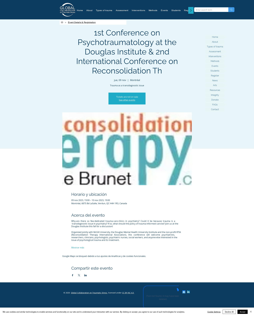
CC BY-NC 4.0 (128, 292)
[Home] (62, 22)
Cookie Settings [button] (214, 311)
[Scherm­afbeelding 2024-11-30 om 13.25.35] (183, 291)
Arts (215, 85)
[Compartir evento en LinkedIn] (85, 275)
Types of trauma (215, 46)
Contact (215, 109)
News (215, 80)
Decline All (229, 311)
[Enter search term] (231, 9)
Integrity (215, 95)
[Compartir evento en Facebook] (72, 275)
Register (215, 75)
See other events (127, 100)
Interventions (215, 56)
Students (214, 71)
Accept (242, 311)
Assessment (215, 51)
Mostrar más (77, 247)
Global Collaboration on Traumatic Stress (89, 292)
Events (215, 66)
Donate (215, 100)
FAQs (215, 104)
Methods (215, 61)
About (215, 42)
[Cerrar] (250, 312)
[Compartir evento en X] (79, 275)
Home (215, 37)
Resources (215, 90)
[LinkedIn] (188, 291)
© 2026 (67, 292)
